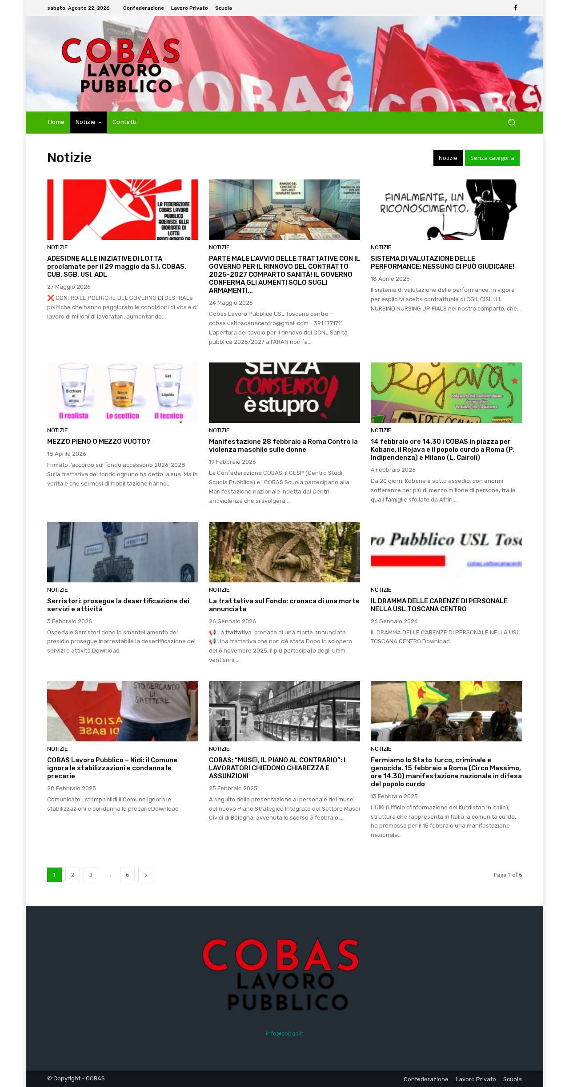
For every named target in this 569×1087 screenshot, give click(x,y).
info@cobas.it (284, 1033)
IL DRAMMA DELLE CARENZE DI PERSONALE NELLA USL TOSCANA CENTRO (439, 605)
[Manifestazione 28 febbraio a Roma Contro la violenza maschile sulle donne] (284, 392)
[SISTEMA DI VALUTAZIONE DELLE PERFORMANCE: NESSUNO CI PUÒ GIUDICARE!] (446, 209)
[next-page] (145, 875)
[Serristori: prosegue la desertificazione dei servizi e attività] (122, 552)
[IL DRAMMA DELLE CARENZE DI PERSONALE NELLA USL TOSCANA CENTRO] (446, 552)
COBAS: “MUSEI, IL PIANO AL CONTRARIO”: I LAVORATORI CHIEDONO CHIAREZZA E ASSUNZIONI (277, 768)
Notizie (448, 158)
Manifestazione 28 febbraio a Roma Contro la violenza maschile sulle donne (283, 446)
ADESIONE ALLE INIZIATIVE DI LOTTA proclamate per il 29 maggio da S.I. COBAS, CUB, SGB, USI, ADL (116, 267)
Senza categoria (492, 158)
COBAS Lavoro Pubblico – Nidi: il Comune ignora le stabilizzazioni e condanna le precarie (112, 768)
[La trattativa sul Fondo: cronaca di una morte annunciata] (284, 552)
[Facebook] (515, 8)
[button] (511, 122)
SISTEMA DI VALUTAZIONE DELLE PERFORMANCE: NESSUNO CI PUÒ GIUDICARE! (442, 263)
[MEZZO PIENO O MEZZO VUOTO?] (122, 392)
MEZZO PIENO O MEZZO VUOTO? (98, 442)
